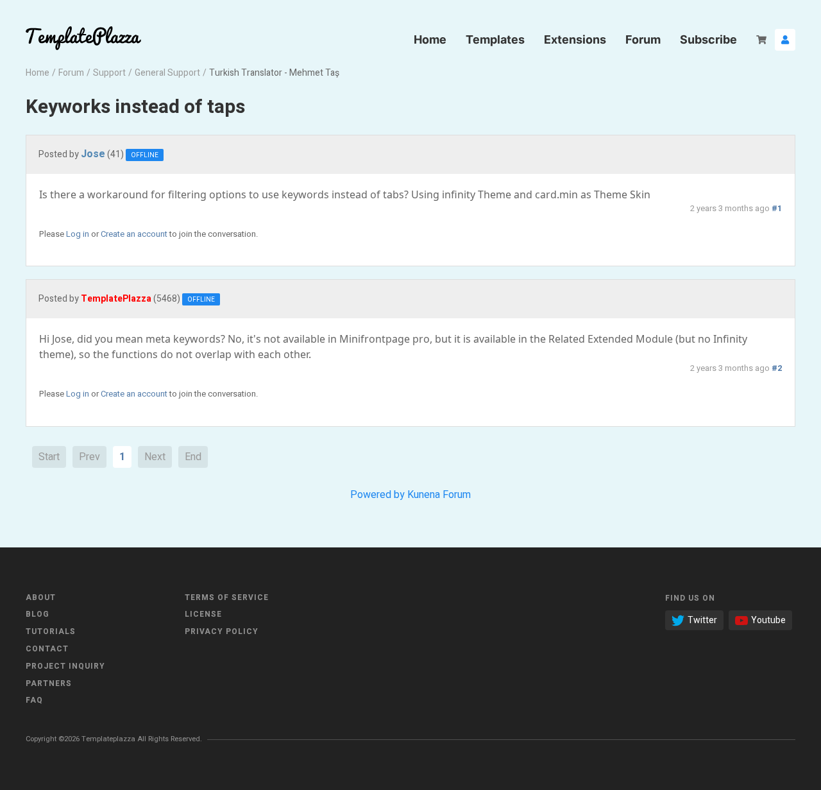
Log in (77, 234)
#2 (777, 368)
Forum (643, 39)
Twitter (702, 620)
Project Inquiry (65, 666)
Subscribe (708, 39)
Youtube (768, 620)
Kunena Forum (439, 494)
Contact (47, 649)
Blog (37, 614)
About (41, 597)
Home (430, 39)
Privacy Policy (221, 631)
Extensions (575, 39)
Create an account (134, 234)
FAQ (34, 700)
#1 (777, 208)
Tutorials (51, 631)
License (203, 614)
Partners (49, 683)
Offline (144, 155)
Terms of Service (227, 597)
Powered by (377, 494)
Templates (495, 39)
